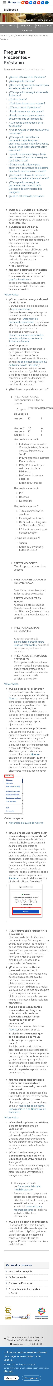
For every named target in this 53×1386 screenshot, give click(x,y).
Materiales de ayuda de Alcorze (26, 822)
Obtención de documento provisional (23, 320)
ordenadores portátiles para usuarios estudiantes (29, 643)
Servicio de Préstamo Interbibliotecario (27, 1188)
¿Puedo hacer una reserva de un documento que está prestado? (26, 117)
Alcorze (13, 698)
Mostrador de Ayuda (20, 1271)
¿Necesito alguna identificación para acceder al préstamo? (29, 86)
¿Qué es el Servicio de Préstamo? (27, 77)
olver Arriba (11, 294)
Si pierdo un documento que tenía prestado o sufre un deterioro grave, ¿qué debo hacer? (28, 157)
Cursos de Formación (21, 1283)
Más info (8, 1371)
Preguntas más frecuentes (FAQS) (24, 1291)
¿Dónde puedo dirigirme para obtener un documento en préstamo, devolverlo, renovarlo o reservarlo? (29, 168)
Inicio (2, 35)
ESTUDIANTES (8, 25)
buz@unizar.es (19, 1344)
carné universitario (19, 279)
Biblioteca (11, 10)
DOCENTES (26, 25)
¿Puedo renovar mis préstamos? (26, 111)
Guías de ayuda (17, 1277)
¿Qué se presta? (18, 99)
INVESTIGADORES (44, 25)
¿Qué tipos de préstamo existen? (27, 103)
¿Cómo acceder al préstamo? (25, 107)
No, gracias (31, 1378)
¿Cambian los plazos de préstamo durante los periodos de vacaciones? (29, 176)
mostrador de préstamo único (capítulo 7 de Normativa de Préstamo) (27, 1109)
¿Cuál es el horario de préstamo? (26, 196)
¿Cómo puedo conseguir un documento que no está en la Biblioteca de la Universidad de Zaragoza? (25, 187)
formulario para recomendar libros (28, 1208)
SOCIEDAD (26, 30)
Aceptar (11, 1378)
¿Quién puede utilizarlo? (22, 81)
